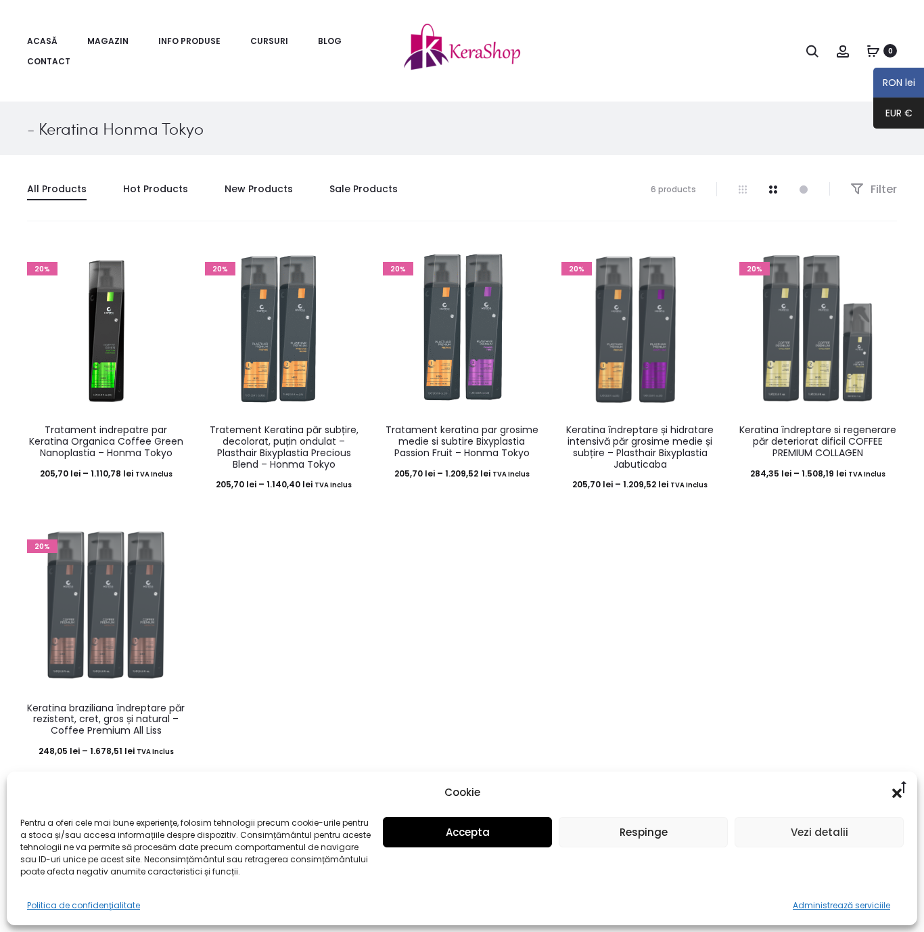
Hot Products (155, 189)
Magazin (108, 41)
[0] (873, 51)
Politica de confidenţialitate (83, 905)
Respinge (644, 832)
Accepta (468, 832)
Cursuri (269, 41)
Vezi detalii (819, 832)
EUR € (898, 115)
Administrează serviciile (841, 905)
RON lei (894, 84)
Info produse (189, 41)
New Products (259, 189)
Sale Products (363, 189)
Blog (330, 41)
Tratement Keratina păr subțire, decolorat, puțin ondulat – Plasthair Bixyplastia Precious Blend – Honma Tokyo (284, 446)
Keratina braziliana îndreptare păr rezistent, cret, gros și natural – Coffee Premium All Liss (106, 719)
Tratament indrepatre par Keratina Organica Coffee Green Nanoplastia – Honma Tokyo (106, 441)
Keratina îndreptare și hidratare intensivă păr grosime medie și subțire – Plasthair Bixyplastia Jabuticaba (640, 446)
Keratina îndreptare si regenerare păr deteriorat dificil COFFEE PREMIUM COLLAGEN (817, 441)
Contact (48, 61)
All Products (57, 189)
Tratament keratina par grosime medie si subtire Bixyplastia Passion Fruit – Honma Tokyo (462, 441)
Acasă (42, 41)
